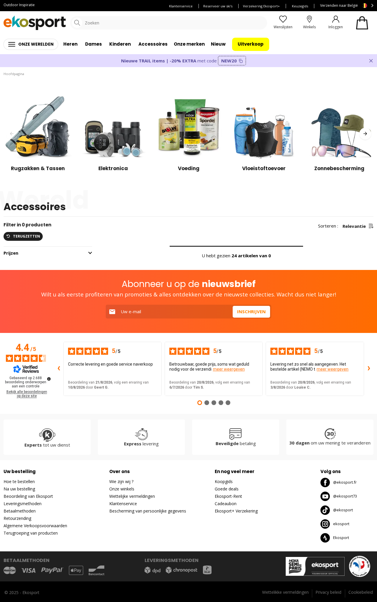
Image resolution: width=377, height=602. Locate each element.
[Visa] (28, 570)
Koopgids (224, 481)
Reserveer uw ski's (217, 6)
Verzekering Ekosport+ (261, 6)
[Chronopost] (181, 570)
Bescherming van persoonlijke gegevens (147, 511)
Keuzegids (300, 6)
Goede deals (227, 489)
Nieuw (218, 44)
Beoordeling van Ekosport (28, 496)
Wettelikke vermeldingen (285, 592)
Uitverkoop (251, 44)
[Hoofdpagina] (35, 23)
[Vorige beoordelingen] (58, 369)
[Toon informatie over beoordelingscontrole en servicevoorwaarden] (49, 379)
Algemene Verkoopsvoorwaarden (35, 525)
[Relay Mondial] (207, 569)
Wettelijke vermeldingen (132, 496)
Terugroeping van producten (31, 533)
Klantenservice (181, 6)
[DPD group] (153, 570)
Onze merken (189, 44)
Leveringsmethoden (23, 503)
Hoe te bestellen (19, 481)
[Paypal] (52, 571)
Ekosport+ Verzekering (236, 511)
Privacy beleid (328, 592)
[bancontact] (96, 570)
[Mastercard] (10, 570)
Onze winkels (121, 489)
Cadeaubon (226, 503)
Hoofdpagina (14, 74)
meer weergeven (229, 369)
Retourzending (17, 518)
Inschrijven (251, 311)
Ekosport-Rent (228, 496)
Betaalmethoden (20, 511)
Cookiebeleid (360, 592)
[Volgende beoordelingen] (369, 369)
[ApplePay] (76, 570)
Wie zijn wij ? (121, 481)
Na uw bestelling (19, 489)
